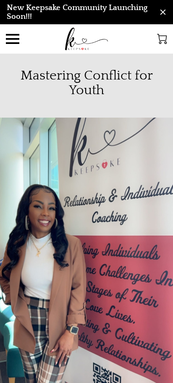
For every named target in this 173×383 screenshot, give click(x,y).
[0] (162, 39)
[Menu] (12, 39)
